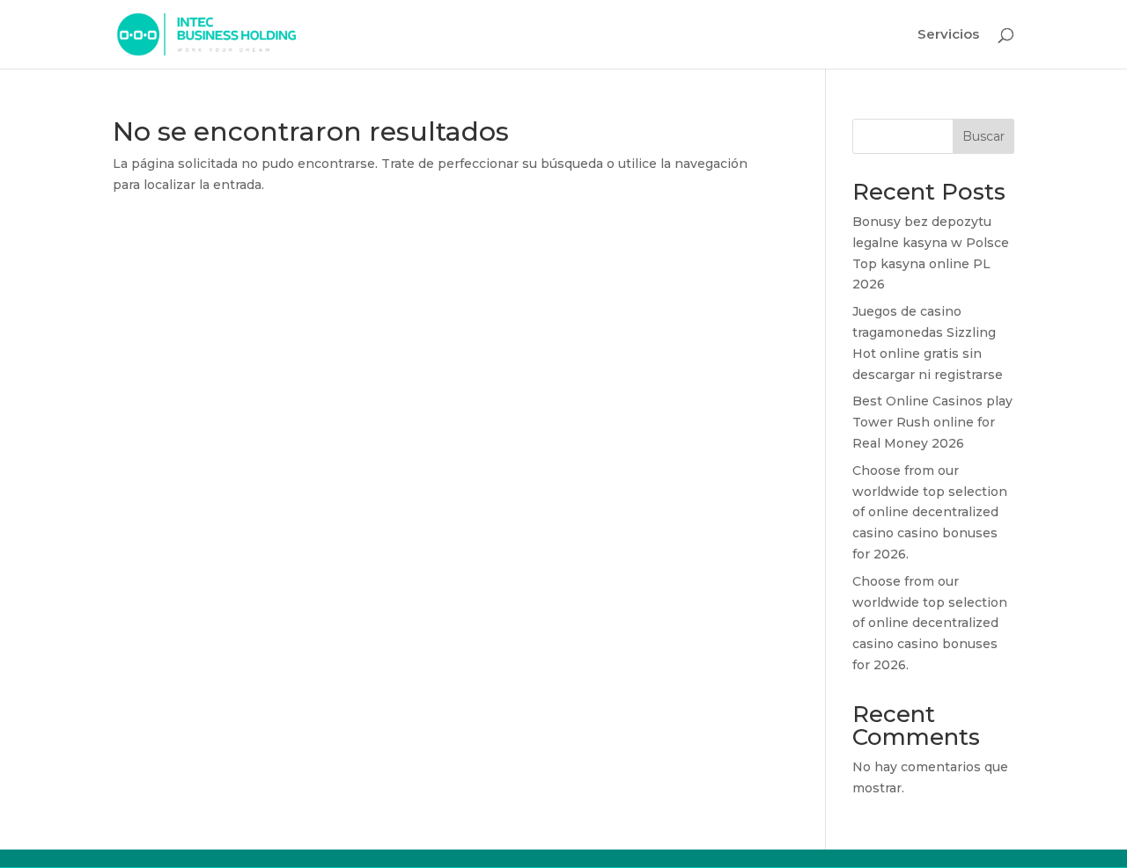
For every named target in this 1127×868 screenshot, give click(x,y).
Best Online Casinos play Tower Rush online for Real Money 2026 (932, 422)
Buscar (983, 136)
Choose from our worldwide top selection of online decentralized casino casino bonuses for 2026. (929, 512)
